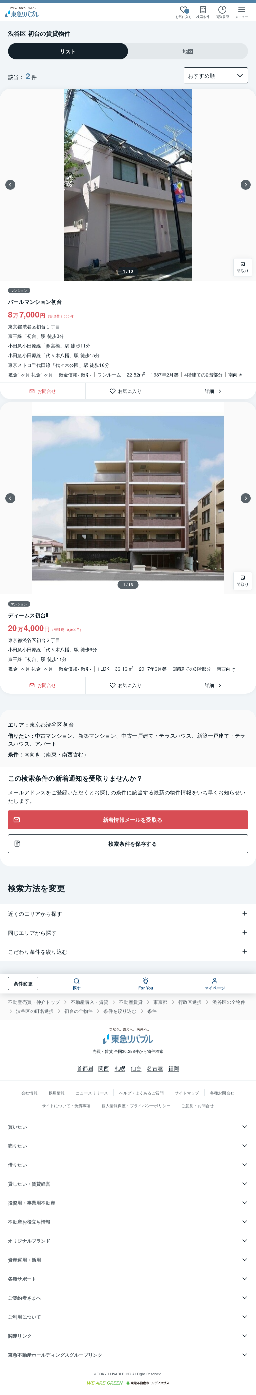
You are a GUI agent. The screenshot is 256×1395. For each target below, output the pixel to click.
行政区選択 (190, 1002)
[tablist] (128, 51)
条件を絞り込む (119, 1011)
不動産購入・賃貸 (89, 1002)
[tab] (68, 51)
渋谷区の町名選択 (35, 1011)
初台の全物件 (78, 1011)
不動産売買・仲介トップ (34, 1002)
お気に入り (132, 391)
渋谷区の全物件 (228, 1002)
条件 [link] (152, 1011)
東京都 (160, 1002)
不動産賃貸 (131, 1002)
